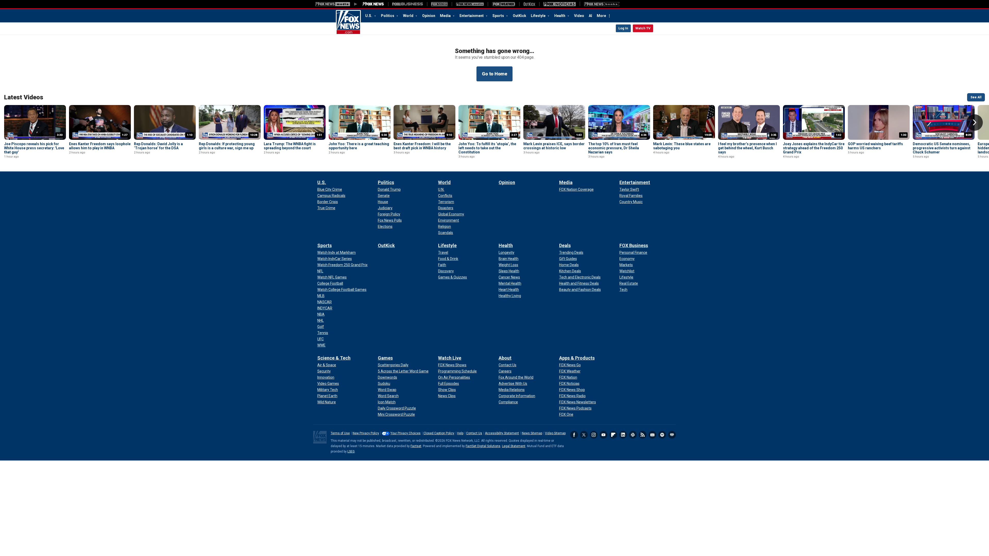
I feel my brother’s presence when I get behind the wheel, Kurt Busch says (747, 148)
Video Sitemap (555, 433)
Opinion (428, 16)
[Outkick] (529, 4)
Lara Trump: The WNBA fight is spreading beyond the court (290, 146)
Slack (633, 435)
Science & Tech (334, 358)
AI (590, 16)
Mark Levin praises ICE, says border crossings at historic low (554, 146)
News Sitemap (532, 433)
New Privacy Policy (366, 433)
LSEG (351, 451)
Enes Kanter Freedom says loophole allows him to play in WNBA (100, 146)
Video (579, 16)
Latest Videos (23, 97)
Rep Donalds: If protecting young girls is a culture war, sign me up (227, 146)
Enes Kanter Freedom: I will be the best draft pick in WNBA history (422, 146)
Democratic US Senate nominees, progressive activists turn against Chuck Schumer (941, 148)
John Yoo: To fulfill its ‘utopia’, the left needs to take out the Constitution (487, 148)
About (505, 358)
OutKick (519, 16)
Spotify (662, 435)
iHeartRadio (672, 435)
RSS (642, 435)
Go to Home (494, 73)
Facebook (574, 435)
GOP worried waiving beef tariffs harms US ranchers (875, 146)
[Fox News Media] (373, 4)
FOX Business (633, 245)
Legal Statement (513, 446)
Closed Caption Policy (438, 433)
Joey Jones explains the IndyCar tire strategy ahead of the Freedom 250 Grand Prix (814, 148)
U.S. (369, 16)
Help (460, 433)
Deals (565, 245)
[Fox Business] (407, 4)
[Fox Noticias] (559, 4)
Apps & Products (577, 358)
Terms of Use (340, 433)
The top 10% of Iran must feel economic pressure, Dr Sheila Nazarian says (613, 148)
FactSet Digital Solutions (483, 446)
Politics (388, 16)
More (601, 16)
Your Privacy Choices (405, 433)
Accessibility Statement (502, 433)
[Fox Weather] (503, 4)
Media (445, 16)
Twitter (584, 435)
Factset (416, 446)
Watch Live (449, 358)
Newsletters (652, 435)
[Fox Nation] (439, 4)
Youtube (603, 435)
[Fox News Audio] (470, 4)
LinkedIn (623, 435)
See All (976, 97)
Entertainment (471, 16)
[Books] (602, 4)
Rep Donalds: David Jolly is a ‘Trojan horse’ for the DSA (158, 146)
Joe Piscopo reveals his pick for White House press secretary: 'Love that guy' (34, 148)
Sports (498, 16)
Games (385, 358)
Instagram (594, 435)
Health (560, 16)
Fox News (348, 22)
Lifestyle (538, 16)
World (408, 16)
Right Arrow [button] (974, 122)
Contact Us (474, 433)
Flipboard (613, 435)
